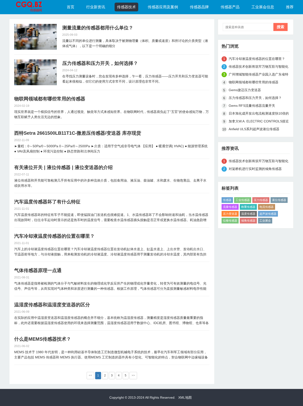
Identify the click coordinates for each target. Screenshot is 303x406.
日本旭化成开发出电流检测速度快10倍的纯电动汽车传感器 (259, 114)
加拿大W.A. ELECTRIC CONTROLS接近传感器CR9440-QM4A (259, 122)
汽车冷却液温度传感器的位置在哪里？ (54, 236)
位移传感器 (230, 220)
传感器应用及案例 (163, 7)
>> (133, 375)
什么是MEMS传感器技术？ (42, 339)
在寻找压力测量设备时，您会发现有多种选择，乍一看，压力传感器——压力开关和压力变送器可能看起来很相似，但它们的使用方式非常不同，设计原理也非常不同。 (135, 78)
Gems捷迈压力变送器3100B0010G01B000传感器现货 (253, 91)
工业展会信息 (262, 7)
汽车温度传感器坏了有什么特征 (47, 201)
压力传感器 (261, 200)
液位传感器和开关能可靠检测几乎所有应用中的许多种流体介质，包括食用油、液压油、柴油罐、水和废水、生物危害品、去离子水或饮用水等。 (110, 182)
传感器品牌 (199, 7)
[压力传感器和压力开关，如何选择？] (35, 72)
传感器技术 (126, 7)
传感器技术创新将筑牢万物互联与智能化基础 (258, 67)
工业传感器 (243, 200)
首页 (70, 7)
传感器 (227, 200)
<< (90, 375)
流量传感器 (230, 207)
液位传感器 (279, 200)
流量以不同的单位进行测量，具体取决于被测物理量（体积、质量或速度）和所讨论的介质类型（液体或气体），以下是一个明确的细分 (135, 43)
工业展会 (265, 220)
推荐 (290, 7)
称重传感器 (248, 207)
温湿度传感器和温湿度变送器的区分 (52, 304)
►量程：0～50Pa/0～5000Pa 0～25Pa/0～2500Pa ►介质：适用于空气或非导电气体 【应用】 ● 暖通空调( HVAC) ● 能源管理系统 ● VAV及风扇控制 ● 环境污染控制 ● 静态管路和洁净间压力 (111, 148)
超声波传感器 (267, 213)
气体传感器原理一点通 (38, 270)
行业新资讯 (95, 7)
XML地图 (185, 397)
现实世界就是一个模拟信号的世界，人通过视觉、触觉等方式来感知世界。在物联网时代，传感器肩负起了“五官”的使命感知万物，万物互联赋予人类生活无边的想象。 (111, 114)
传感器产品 (230, 7)
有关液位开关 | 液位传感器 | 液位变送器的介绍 (63, 167)
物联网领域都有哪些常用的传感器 (49, 98)
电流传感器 (266, 207)
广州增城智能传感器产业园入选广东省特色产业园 (258, 75)
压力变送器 (230, 213)
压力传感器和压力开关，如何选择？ (100, 63)
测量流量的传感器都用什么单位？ (97, 27)
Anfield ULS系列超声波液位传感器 (254, 129)
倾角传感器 (248, 220)
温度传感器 (248, 213)
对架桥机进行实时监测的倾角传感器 (255, 169)
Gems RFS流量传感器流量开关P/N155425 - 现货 (252, 106)
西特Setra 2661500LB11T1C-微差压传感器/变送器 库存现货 (77, 133)
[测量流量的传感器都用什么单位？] (35, 37)
